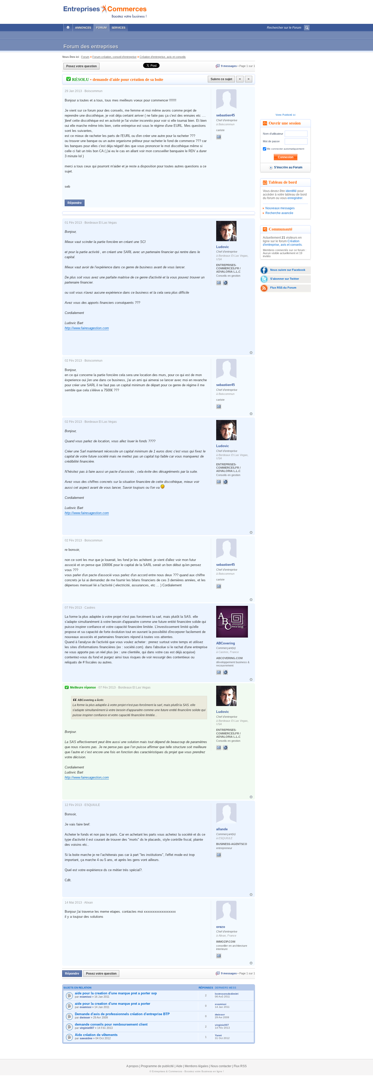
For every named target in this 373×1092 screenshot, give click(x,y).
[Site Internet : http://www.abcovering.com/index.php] (230, 672)
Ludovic (222, 247)
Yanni (218, 1035)
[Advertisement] (250, 10)
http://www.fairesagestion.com (87, 328)
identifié (291, 191)
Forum (101, 27)
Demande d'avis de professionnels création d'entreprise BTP (122, 1014)
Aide (179, 1066)
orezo (220, 927)
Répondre (74, 203)
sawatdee (86, 1038)
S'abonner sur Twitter (284, 278)
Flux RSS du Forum (283, 287)
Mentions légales (196, 1066)
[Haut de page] (251, 352)
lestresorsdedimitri (227, 993)
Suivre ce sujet (221, 79)
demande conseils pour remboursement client (111, 1024)
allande (222, 829)
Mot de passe (271, 141)
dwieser (85, 1017)
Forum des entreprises (90, 46)
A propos (132, 1066)
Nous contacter (221, 1066)
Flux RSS (240, 1066)
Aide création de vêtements (96, 1035)
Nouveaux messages (280, 208)
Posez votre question (81, 66)
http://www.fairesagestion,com (87, 777)
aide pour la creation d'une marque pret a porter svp (116, 993)
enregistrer (294, 198)
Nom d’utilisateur (273, 133)
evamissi (85, 996)
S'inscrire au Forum (288, 167)
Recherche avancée (279, 213)
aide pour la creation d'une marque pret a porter (112, 1004)
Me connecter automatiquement (285, 148)
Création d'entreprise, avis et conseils (282, 242)
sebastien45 (225, 115)
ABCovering (225, 643)
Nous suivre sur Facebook (287, 269)
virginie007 (87, 1027)
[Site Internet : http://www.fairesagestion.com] (230, 282)
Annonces (83, 27)
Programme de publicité (157, 1066)
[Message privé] (218, 136)
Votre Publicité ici (285, 114)
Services (118, 27)
